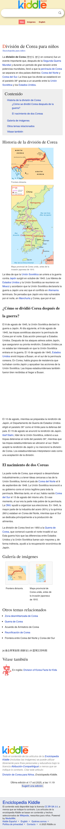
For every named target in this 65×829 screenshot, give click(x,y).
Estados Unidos (27, 84)
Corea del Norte (49, 72)
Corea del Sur (9, 76)
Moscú (6, 286)
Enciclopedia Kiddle (21, 802)
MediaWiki (10, 818)
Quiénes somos (39, 821)
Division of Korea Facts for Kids (40, 670)
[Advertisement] (32, 33)
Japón (13, 278)
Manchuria (24, 298)
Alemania (53, 290)
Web (22, 22)
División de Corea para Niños (18, 774)
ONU (8, 505)
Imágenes (31, 22)
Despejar (53, 13)
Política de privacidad (13, 824)
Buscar (59, 13)
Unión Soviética (30, 274)
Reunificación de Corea (17, 632)
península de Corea (51, 68)
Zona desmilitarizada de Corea (21, 616)
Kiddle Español (10, 821)
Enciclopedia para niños (14, 50)
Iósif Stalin (8, 435)
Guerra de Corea (14, 621)
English (42, 22)
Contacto (31, 824)
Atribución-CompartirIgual (25, 766)
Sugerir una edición (32, 785)
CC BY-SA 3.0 (51, 806)
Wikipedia (24, 815)
